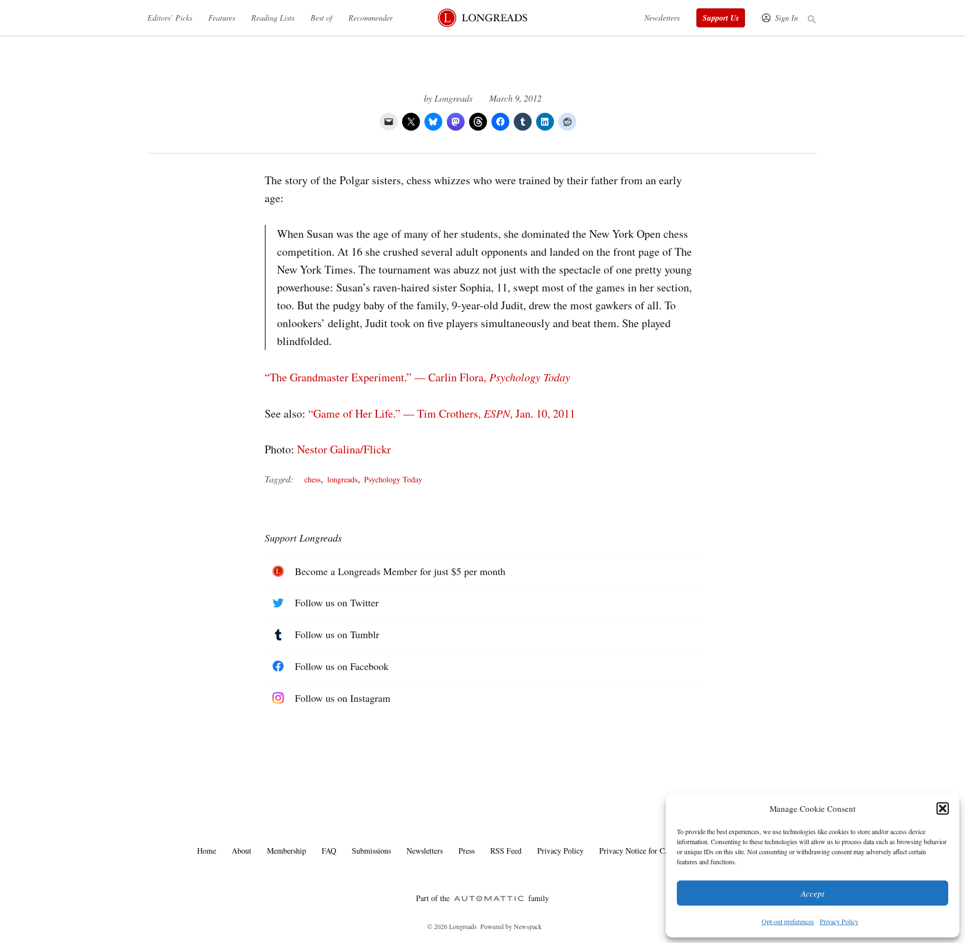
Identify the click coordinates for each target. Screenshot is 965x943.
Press (466, 850)
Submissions (371, 850)
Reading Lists (272, 17)
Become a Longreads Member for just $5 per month (400, 571)
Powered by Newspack (511, 926)
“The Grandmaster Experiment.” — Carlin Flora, (417, 377)
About (241, 850)
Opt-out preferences (788, 921)
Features (221, 17)
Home (206, 850)
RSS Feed (506, 850)
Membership (286, 850)
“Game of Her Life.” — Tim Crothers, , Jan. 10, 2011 (441, 413)
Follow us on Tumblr (337, 634)
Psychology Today (393, 479)
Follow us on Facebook (342, 666)
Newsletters (662, 17)
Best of (321, 17)
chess (312, 479)
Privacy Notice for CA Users (644, 850)
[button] (942, 808)
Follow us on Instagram (342, 698)
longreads (342, 479)
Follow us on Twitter (337, 602)
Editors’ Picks (169, 17)
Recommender (370, 17)
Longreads (453, 98)
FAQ (329, 850)
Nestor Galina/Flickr (344, 449)
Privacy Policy (839, 921)
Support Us (721, 17)
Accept (812, 893)
